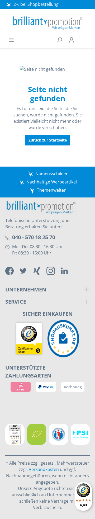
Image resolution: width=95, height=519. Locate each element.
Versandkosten (44, 469)
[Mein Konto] (71, 40)
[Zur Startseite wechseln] (47, 23)
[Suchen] (59, 40)
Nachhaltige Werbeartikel (51, 182)
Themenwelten (51, 190)
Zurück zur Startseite (47, 140)
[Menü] (11, 40)
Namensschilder (51, 174)
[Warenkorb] (84, 40)
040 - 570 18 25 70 (33, 237)
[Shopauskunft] (65, 338)
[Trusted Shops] (30, 338)
